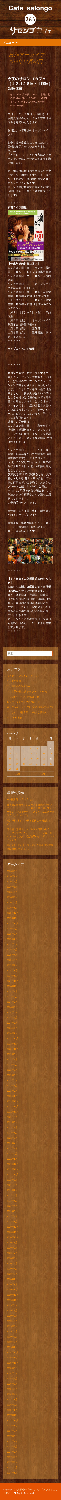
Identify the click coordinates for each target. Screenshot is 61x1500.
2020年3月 (12, 1273)
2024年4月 (12, 1017)
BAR (46, 98)
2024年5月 (12, 1012)
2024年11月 (13, 980)
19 (30, 758)
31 (17, 768)
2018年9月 (12, 1368)
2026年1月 (12, 907)
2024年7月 (12, 1001)
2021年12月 (13, 1164)
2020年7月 (12, 1252)
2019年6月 (12, 1320)
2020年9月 (12, 1242)
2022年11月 (13, 1106)
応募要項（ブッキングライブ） (23, 675)
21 (44, 758)
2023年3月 (12, 1085)
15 (51, 753)
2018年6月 (12, 1383)
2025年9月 (12, 928)
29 (51, 763)
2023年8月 (12, 1059)
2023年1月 (12, 1095)
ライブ (24, 101)
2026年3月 (12, 897)
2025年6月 (12, 944)
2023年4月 (12, 1080)
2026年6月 (12, 881)
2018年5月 (12, 1388)
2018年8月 (12, 1373)
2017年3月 (12, 1462)
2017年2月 (12, 1467)
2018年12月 (13, 1352)
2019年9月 (12, 1305)
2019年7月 (12, 1315)
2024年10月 (13, 986)
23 (10, 763)
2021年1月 (12, 1221)
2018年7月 (12, 1378)
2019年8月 (12, 1310)
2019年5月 (12, 1326)
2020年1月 (12, 1284)
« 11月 (17, 773)
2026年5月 (12, 886)
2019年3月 (12, 1336)
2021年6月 (12, 1195)
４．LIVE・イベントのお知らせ (23, 696)
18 (24, 758)
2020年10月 (13, 1237)
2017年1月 (12, 1472)
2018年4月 (12, 1394)
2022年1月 (12, 1158)
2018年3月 (12, 1399)
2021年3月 (12, 1211)
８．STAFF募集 (14, 717)
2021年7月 (12, 1190)
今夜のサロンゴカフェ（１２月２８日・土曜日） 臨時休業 (32, 83)
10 (17, 753)
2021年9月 (12, 1179)
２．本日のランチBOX (18, 686)
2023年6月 (12, 1069)
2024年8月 (12, 996)
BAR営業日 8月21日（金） (21, 799)
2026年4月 (12, 891)
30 (10, 768)
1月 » (44, 773)
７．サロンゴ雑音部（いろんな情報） (27, 712)
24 (17, 763)
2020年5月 (12, 1263)
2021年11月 (13, 1169)
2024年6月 (12, 1007)
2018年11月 (13, 1357)
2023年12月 (13, 1038)
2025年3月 (12, 959)
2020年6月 (12, 1258)
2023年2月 (12, 1090)
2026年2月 (12, 902)
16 (10, 758)
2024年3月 (12, 1022)
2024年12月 (13, 975)
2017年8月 (12, 1436)
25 (24, 763)
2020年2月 (12, 1279)
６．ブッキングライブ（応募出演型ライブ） (30, 707)
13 (37, 753)
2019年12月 (13, 1289)
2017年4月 (12, 1456)
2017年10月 (13, 1425)
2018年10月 (13, 1362)
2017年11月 (13, 1420)
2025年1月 (12, 970)
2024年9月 (12, 991)
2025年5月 (12, 949)
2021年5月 (12, 1200)
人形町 (32, 101)
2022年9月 (12, 1116)
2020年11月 (13, 1232)
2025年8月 (12, 933)
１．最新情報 (14, 680)
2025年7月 (12, 939)
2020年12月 (13, 1226)
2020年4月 (12, 1268)
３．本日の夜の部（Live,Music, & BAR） (27, 691)
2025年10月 (13, 923)
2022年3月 (12, 1148)
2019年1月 (12, 1347)
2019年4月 (12, 1331)
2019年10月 (13, 1300)
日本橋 (41, 101)
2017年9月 (12, 1430)
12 (30, 753)
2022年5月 (12, 1137)
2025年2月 (12, 965)
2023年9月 (12, 1054)
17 (17, 758)
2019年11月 (13, 1294)
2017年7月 (12, 1441)
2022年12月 (13, 1101)
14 (44, 753)
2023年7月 (12, 1064)
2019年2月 (12, 1341)
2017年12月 (13, 1415)
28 (44, 763)
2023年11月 (13, 1043)
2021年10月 (13, 1174)
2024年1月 (12, 1033)
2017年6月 (12, 1446)
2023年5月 (12, 1075)
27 (37, 763)
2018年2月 (12, 1404)
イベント (15, 101)
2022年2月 (12, 1153)
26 (30, 763)
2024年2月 (12, 1027)
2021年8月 (12, 1184)
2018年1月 (12, 1409)
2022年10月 (13, 1111)
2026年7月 (12, 876)
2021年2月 (12, 1216)
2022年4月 (12, 1143)
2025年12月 (13, 912)
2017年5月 (12, 1451)
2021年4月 (12, 1205)
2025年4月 (12, 954)
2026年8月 (12, 871)
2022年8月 (12, 1122)
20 (37, 758)
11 (24, 753)
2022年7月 (12, 1127)
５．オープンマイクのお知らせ (23, 701)
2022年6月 (12, 1132)
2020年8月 (12, 1247)
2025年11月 (13, 918)
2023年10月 (13, 1048)
